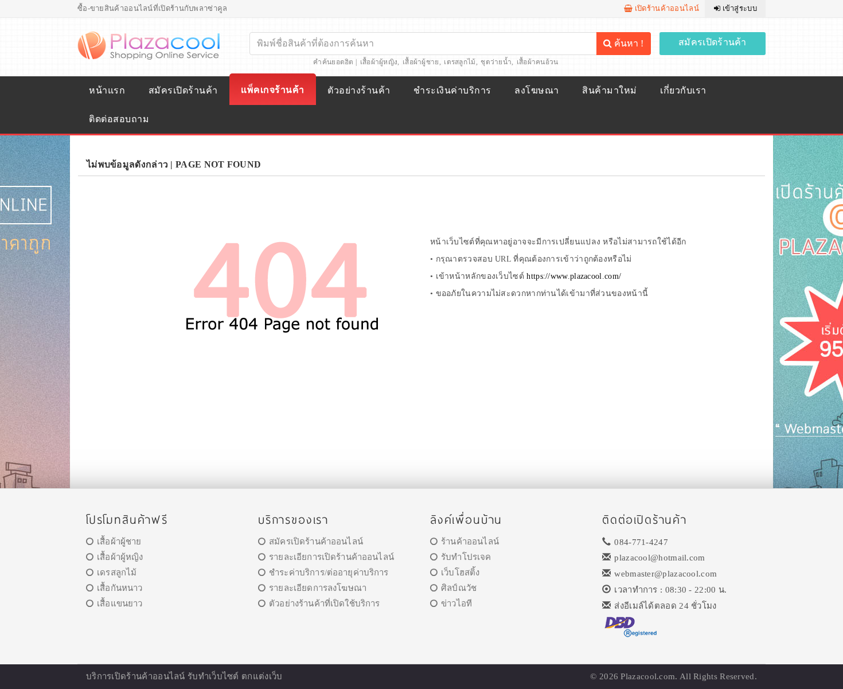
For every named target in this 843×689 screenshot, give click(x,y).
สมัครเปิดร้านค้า (712, 42)
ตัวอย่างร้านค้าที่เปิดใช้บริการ (324, 603)
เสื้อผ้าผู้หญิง (379, 62)
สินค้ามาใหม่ (609, 90)
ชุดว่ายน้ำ (496, 62)
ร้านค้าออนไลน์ (470, 541)
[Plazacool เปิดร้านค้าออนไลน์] (150, 45)
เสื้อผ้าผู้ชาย (421, 62)
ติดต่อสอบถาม (119, 119)
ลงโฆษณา (536, 90)
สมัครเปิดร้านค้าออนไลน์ (316, 541)
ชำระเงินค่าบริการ (452, 90)
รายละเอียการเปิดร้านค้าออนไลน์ (331, 557)
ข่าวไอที (456, 603)
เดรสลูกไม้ (459, 62)
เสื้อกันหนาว (119, 588)
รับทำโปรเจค (466, 557)
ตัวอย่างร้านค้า (358, 90)
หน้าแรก (107, 90)
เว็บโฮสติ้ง (460, 572)
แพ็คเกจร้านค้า (272, 90)
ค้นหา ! (627, 43)
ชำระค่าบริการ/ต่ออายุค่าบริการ (328, 572)
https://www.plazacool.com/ (573, 276)
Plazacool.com (647, 676)
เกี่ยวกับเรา (683, 90)
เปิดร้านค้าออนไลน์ (666, 8)
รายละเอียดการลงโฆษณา (317, 588)
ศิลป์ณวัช (459, 588)
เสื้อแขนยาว (119, 603)
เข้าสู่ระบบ (738, 8)
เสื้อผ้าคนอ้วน (538, 62)
